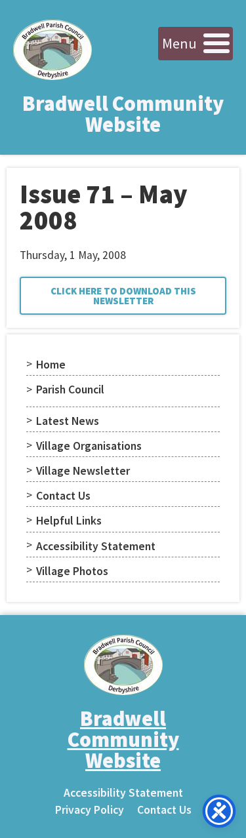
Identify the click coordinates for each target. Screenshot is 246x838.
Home (51, 364)
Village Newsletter (83, 471)
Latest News (67, 421)
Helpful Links (69, 520)
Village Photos (72, 571)
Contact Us (63, 496)
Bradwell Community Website (123, 114)
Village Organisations (89, 446)
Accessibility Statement (95, 546)
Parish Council (70, 389)
